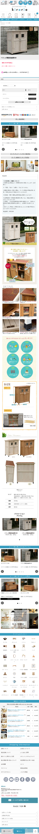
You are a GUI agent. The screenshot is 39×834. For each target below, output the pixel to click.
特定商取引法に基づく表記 (27, 760)
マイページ (4, 768)
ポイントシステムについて (27, 756)
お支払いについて (25, 748)
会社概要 (3, 764)
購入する (20, 831)
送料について (4, 748)
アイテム (3, 17)
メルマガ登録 (23, 772)
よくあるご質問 (24, 752)
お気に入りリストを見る (7, 818)
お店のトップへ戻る (6, 812)
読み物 (16, 17)
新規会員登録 (23, 768)
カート (35, 17)
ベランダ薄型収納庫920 (28, 533)
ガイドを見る (8, 831)
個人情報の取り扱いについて (8, 760)
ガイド (29, 17)
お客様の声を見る (6, 815)
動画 (23, 17)
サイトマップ (5, 821)
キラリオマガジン (6, 772)
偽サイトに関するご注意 (7, 756)
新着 (2, 19)
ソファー (22, 19)
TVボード (36, 19)
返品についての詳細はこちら (8, 106)
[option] (19, 166)
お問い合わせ (5, 109)
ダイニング (14, 19)
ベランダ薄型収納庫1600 (11, 533)
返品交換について (6, 752)
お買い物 (10, 17)
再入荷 (7, 19)
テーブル (29, 19)
